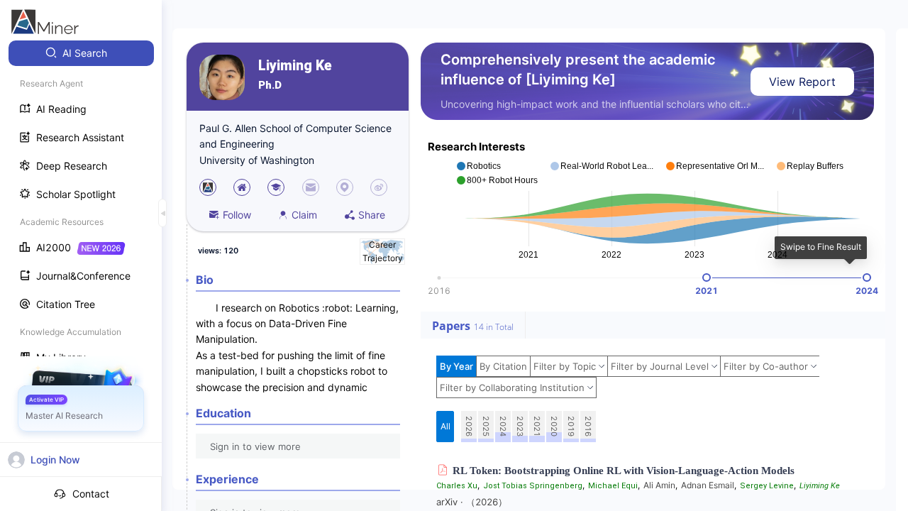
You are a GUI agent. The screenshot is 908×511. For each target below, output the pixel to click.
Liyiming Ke (295, 65)
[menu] (81, 206)
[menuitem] (81, 53)
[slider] (707, 277)
